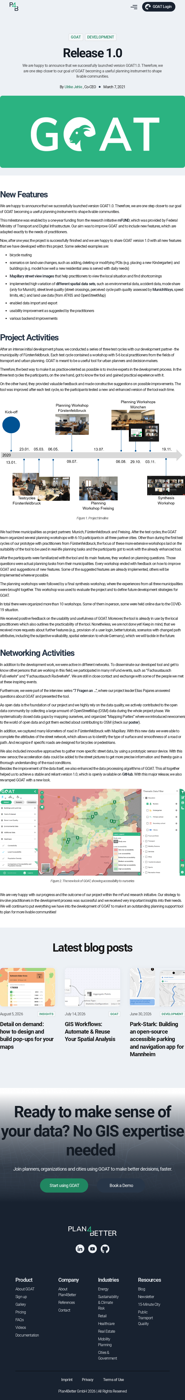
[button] (132, 6)
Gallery (20, 1304)
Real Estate (106, 1331)
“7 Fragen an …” (85, 690)
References (66, 1302)
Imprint (66, 1379)
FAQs (19, 1320)
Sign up (21, 1296)
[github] (105, 1248)
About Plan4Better (67, 1292)
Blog (141, 1289)
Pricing (20, 1312)
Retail (102, 1316)
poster (134, 722)
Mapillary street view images (32, 276)
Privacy (87, 1379)
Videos (20, 1327)
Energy (103, 1289)
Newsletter (146, 1296)
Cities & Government (107, 1355)
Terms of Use (113, 1379)
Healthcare (106, 1323)
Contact (64, 1310)
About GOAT (24, 1289)
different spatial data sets (75, 284)
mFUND (124, 220)
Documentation (27, 1335)
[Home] (14, 6)
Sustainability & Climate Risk (108, 1302)
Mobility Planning (105, 1342)
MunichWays (162, 289)
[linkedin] (80, 1248)
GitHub (127, 774)
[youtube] (92, 1248)
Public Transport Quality (145, 1318)
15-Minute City (149, 1304)
